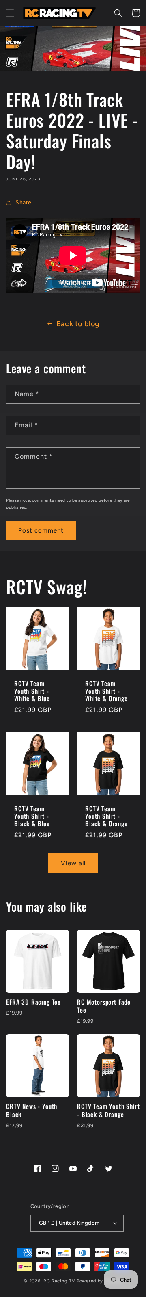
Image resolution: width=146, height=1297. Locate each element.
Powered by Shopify (99, 1281)
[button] (10, 13)
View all (73, 863)
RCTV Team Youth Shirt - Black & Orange (106, 816)
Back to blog (78, 323)
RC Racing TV (60, 1281)
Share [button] (23, 202)
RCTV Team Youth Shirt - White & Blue (32, 691)
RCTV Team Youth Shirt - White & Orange (106, 691)
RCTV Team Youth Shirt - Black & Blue (32, 816)
